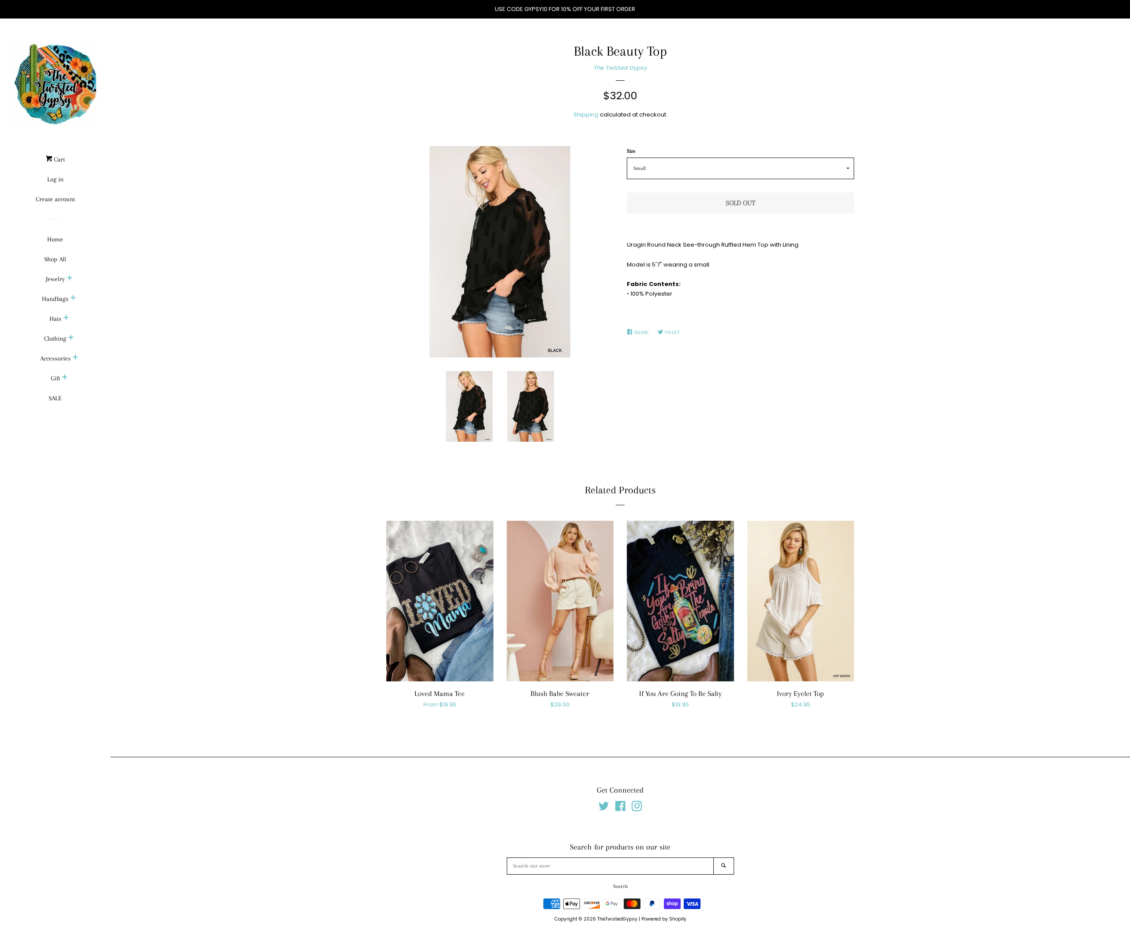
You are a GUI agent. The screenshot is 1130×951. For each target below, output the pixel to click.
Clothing (55, 338)
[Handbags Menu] (73, 298)
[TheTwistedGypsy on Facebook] (620, 808)
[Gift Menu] (65, 378)
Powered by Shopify (663, 919)
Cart (58, 159)
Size (631, 151)
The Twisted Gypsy (620, 68)
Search (620, 886)
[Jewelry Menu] (70, 279)
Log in (55, 179)
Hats (55, 318)
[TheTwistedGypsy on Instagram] (637, 808)
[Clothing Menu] (71, 338)
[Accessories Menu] (75, 358)
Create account (55, 199)
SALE (55, 398)
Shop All (55, 259)
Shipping (586, 114)
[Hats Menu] (66, 318)
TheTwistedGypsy (617, 919)
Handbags (55, 298)
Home (55, 239)
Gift (55, 378)
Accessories (55, 358)
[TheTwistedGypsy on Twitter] (604, 808)
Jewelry (55, 278)
